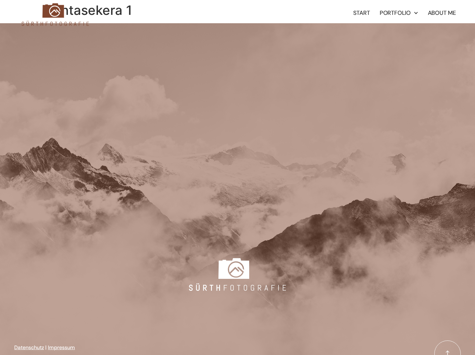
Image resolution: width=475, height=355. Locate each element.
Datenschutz (29, 347)
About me (442, 12)
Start (361, 12)
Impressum (61, 347)
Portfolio (395, 12)
